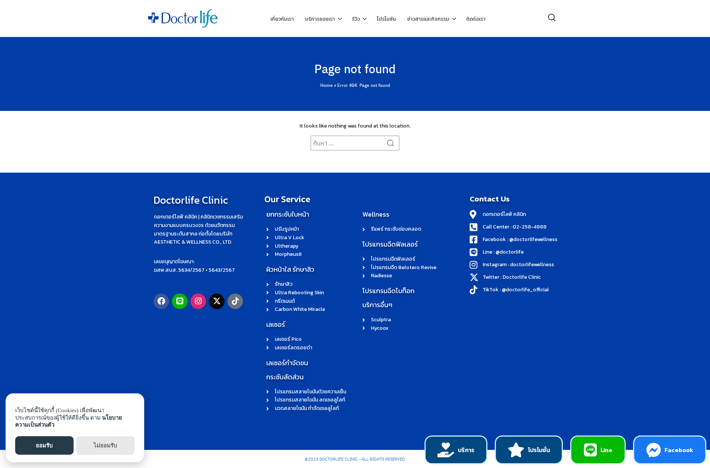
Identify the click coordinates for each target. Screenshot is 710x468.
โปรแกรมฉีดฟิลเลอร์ (390, 244)
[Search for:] (355, 143)
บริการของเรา (320, 18)
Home (326, 85)
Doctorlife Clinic (190, 200)
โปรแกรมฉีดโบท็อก (388, 291)
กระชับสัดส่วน (285, 377)
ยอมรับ (44, 445)
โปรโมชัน (386, 18)
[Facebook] (161, 301)
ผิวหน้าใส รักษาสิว (290, 269)
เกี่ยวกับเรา (282, 18)
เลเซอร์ (275, 324)
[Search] (392, 143)
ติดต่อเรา (476, 18)
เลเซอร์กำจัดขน (287, 363)
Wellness (375, 214)
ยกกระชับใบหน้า (287, 214)
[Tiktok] (235, 301)
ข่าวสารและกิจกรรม (428, 18)
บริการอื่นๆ (377, 305)
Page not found (355, 68)
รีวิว (356, 18)
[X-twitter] (216, 301)
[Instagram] (198, 301)
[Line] (179, 301)
